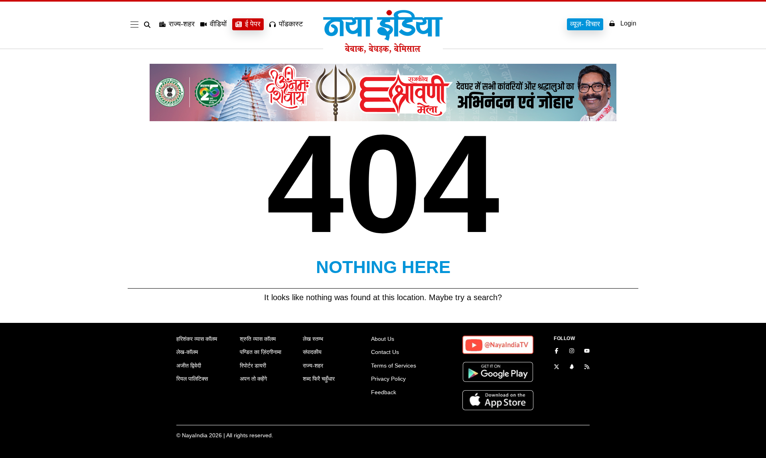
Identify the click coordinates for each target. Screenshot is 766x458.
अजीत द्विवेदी (188, 365)
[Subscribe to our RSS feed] (587, 367)
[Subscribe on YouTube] (587, 351)
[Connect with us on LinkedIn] (571, 367)
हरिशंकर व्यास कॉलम (196, 339)
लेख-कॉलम (187, 352)
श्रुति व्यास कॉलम (258, 339)
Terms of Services (393, 365)
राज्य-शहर (182, 24)
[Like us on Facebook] (556, 351)
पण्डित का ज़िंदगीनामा (260, 352)
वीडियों (218, 24)
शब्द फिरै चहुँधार (319, 378)
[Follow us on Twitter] (556, 367)
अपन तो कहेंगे (253, 378)
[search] (149, 25)
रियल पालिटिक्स (192, 378)
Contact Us (385, 352)
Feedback (383, 392)
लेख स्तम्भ (313, 339)
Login (628, 23)
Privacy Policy (388, 378)
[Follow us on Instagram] (571, 351)
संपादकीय (312, 352)
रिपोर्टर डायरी (253, 365)
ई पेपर (253, 24)
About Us (382, 339)
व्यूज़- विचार (585, 24)
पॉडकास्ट (291, 24)
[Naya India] (383, 51)
